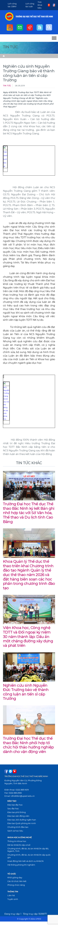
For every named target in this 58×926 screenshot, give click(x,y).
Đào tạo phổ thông (16, 812)
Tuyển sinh (12, 899)
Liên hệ (11, 895)
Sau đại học (13, 808)
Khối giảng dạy (14, 877)
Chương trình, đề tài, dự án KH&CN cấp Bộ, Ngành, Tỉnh (28, 849)
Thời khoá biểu (40, 5)
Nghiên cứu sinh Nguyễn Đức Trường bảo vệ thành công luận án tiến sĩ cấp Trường (26, 692)
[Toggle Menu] (54, 38)
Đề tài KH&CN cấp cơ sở (18, 845)
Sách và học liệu (15, 831)
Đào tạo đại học (15, 805)
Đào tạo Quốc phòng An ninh (21, 823)
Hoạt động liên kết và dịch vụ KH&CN (25, 861)
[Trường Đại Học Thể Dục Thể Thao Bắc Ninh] (9, 16)
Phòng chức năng (16, 885)
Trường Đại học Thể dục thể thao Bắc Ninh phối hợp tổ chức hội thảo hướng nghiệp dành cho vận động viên (28, 745)
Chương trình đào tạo (17, 827)
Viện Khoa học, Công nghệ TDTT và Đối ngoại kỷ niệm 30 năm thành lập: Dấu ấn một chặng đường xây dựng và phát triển (28, 636)
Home (3, 56)
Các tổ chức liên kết (16, 881)
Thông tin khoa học (16, 841)
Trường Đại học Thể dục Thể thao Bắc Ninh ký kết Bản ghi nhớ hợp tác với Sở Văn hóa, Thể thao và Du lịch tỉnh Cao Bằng (28, 513)
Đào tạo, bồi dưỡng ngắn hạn (21, 819)
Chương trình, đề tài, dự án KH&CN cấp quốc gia (29, 856)
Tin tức (7, 86)
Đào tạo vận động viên (18, 816)
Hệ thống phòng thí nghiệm (21, 865)
